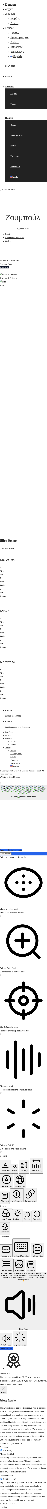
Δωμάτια (15, 18)
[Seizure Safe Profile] (1, 975)
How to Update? (23, 1279)
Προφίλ (14, 32)
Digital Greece (14, 777)
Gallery (14, 42)
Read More (17, 1384)
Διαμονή (10, 13)
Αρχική (9, 9)
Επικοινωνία (17, 51)
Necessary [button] (4, 1447)
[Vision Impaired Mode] (1, 916)
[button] (5, 1167)
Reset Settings (6, 1348)
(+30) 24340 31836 (8, 189)
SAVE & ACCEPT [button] (7, 1504)
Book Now (4, 267)
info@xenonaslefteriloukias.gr (17, 727)
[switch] (1, 916)
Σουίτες (14, 23)
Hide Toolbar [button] (5, 854)
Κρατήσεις (11, 4)
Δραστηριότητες (19, 37)
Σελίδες (9, 28)
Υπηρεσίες (16, 46)
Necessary (8, 1450)
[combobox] (23, 792)
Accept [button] (3, 1384)
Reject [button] (9, 1384)
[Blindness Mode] (1, 1093)
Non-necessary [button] (6, 1475)
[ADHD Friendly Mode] (1, 1034)
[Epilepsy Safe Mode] (1, 1152)
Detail (7, 234)
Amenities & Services (14, 237)
